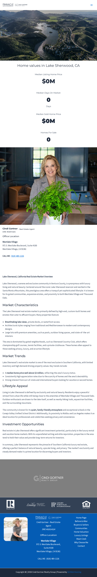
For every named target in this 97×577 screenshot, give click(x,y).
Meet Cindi (81, 538)
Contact (81, 546)
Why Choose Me (81, 542)
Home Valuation (81, 531)
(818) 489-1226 (17, 256)
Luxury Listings (81, 535)
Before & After (81, 521)
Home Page (81, 517)
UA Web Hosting (74, 572)
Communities (81, 528)
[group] (48, 78)
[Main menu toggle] (92, 5)
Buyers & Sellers (81, 524)
